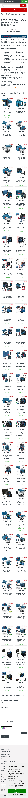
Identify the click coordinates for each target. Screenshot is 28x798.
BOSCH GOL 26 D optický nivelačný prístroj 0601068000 (21, 158)
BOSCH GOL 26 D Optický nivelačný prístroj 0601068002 (21, 526)
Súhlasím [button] (17, 789)
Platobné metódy (5, 754)
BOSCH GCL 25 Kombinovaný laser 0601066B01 (7, 388)
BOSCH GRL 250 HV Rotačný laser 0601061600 (20, 296)
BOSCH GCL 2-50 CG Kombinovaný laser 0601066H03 (7, 342)
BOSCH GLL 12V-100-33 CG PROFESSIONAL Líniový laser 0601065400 (21, 688)
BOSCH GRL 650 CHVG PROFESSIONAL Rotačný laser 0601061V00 (7, 527)
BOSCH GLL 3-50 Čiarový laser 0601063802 (7, 480)
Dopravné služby (5, 751)
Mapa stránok (4, 766)
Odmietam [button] (16, 792)
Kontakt (3, 758)
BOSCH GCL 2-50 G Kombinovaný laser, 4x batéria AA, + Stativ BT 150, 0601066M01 (7, 435)
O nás (2, 753)
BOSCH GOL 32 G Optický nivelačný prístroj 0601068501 (7, 411)
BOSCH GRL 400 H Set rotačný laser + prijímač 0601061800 (7, 135)
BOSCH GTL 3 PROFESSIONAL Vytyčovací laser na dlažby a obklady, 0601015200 (7, 114)
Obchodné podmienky (6, 759)
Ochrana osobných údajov (8, 761)
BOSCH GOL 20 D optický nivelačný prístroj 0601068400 (7, 158)
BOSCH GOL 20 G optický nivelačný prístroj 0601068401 (21, 135)
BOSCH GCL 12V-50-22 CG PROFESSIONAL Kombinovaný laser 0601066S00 (7, 665)
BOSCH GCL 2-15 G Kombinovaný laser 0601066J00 (20, 204)
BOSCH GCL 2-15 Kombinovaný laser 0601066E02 (20, 342)
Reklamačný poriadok (6, 756)
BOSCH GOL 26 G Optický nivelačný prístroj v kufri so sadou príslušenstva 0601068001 (7, 183)
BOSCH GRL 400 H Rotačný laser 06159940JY (21, 388)
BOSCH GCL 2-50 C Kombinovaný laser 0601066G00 (7, 250)
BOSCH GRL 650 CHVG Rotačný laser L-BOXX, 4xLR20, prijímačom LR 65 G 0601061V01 (21, 573)
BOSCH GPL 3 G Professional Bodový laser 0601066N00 (7, 503)
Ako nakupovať (5, 749)
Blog (2, 770)
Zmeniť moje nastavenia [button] (17, 794)
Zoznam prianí (4, 779)
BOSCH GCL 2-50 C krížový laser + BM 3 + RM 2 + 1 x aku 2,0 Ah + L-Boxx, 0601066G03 (7, 274)
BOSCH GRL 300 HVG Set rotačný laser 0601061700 (21, 549)
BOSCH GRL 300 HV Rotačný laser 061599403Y (7, 457)
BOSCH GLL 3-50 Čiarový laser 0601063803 (21, 457)
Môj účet (3, 776)
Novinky (3, 781)
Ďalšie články (7, 13)
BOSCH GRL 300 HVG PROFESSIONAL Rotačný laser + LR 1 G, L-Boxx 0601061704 (7, 642)
